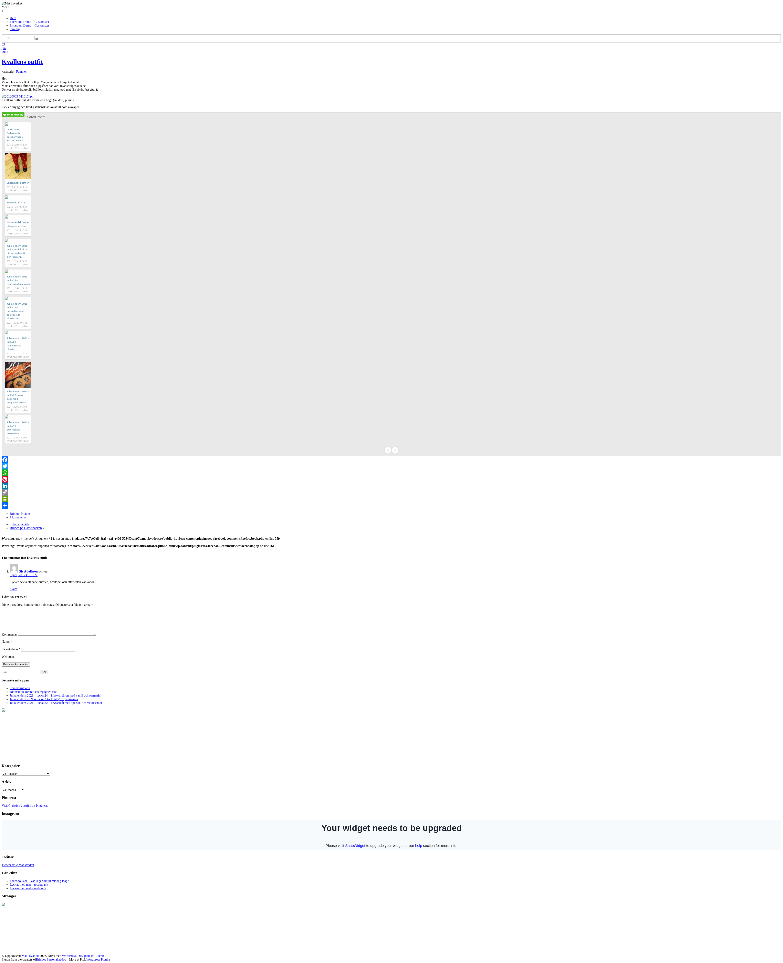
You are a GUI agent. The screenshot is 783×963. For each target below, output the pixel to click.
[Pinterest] (391, 479)
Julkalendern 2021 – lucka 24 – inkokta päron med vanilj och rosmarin (55, 695)
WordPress (69, 955)
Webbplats (8, 656)
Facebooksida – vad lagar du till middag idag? (39, 881)
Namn (7, 641)
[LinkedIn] (391, 486)
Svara (13, 589)
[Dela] (391, 505)
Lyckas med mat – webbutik (28, 888)
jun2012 (5, 49)
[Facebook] (391, 459)
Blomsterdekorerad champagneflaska (33, 691)
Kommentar (9, 634)
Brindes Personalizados (51, 959)
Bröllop (15, 513)
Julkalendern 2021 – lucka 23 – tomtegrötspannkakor (44, 699)
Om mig (15, 29)
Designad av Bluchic (90, 955)
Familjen (21, 71)
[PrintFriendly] (391, 499)
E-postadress (11, 649)
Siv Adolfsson (28, 571)
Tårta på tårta (20, 524)
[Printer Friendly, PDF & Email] (13, 114)
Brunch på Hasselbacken (26, 528)
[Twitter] (391, 466)
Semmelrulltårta (16, 202)
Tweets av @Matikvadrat (18, 865)
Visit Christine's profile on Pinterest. (25, 805)
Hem (13, 18)
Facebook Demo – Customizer (29, 21)
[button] (3, 11)
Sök (44, 671)
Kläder (25, 513)
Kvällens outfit (22, 61)
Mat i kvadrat (30, 955)
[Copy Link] (391, 492)
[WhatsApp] (391, 472)
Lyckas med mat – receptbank (29, 884)
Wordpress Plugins (98, 959)
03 (3, 44)
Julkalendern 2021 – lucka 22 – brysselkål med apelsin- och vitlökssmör (18, 311)
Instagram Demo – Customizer (29, 25)
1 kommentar (18, 517)
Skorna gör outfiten (18, 182)
